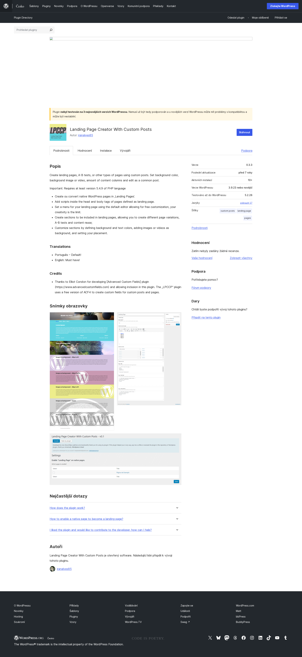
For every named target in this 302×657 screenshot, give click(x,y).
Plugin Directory (23, 17)
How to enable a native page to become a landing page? (86, 519)
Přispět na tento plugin (206, 317)
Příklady (74, 605)
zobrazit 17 (246, 202)
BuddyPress (243, 621)
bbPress (241, 616)
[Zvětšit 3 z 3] (176, 438)
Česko (50, 638)
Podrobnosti (61, 150)
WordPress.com (245, 605)
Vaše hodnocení (202, 258)
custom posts (228, 210)
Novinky (18, 610)
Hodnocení (85, 150)
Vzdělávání (131, 605)
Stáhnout (244, 132)
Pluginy (74, 616)
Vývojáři (125, 150)
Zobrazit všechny (241, 258)
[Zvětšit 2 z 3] (176, 317)
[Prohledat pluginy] (51, 29)
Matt (238, 610)
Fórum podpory (201, 287)
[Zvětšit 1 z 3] (109, 317)
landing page (244, 210)
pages (247, 218)
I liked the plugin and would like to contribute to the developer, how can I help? (101, 530)
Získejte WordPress (282, 6)
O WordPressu (22, 605)
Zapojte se (187, 605)
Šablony (74, 610)
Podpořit (186, 616)
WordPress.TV (133, 621)
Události (185, 610)
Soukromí (19, 621)
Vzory (73, 621)
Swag (185, 621)
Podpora (246, 150)
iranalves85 (85, 135)
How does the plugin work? (67, 508)
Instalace (106, 150)
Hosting (18, 616)
